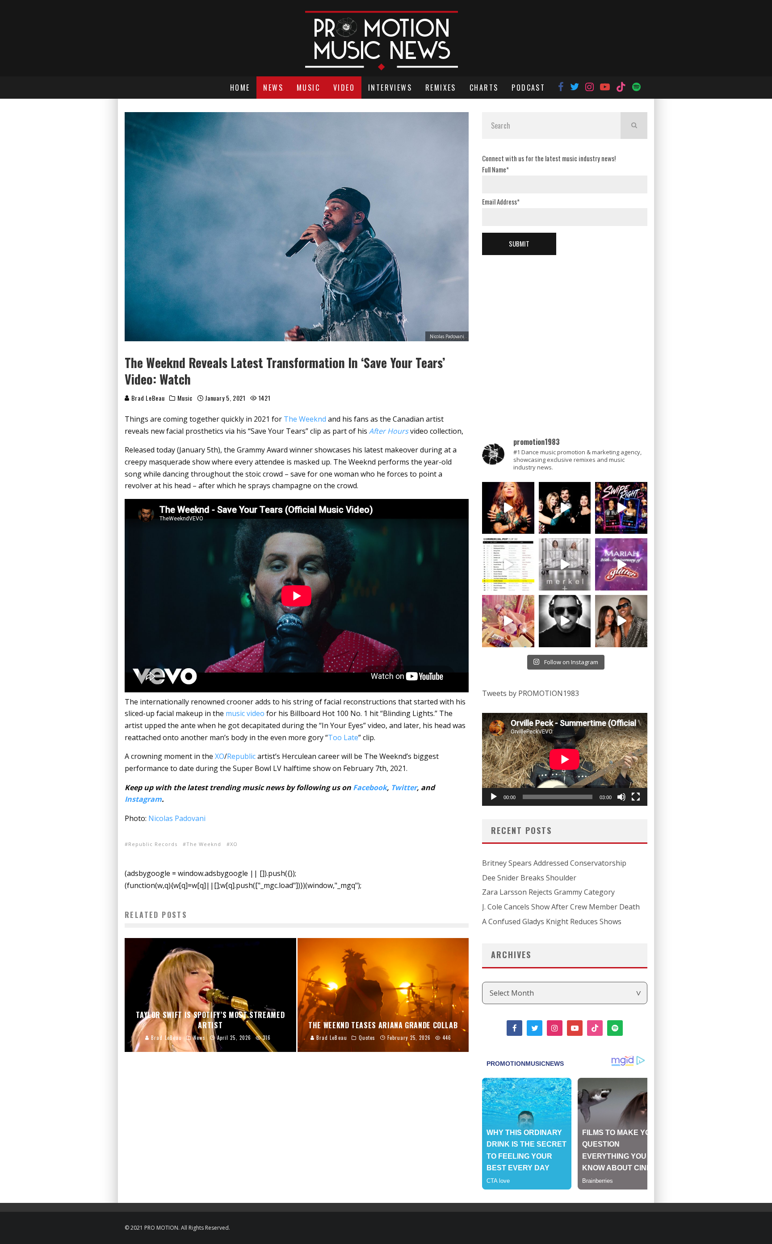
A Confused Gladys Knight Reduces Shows (551, 921)
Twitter (404, 787)
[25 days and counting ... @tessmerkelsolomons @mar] (565, 564)
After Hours (388, 431)
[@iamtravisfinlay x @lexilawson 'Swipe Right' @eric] (621, 621)
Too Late (343, 737)
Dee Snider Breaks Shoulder (529, 878)
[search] (634, 125)
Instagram (143, 799)
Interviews (390, 87)
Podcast (528, 87)
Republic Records (152, 844)
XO (219, 756)
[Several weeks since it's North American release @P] (508, 508)
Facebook (370, 787)
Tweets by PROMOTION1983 (530, 693)
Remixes (440, 87)
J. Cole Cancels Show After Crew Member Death (561, 907)
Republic (241, 756)
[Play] (493, 796)
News (273, 87)
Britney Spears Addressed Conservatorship (554, 863)
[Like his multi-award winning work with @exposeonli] (565, 508)
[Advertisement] (564, 331)
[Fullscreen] (635, 796)
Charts (484, 87)
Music (308, 87)
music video (245, 713)
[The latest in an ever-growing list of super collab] (565, 621)
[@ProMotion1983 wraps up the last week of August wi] (621, 508)
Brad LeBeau (147, 397)
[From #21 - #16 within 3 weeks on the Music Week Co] (508, 564)
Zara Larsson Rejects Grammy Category (548, 892)
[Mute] (621, 796)
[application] (564, 759)
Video (344, 87)
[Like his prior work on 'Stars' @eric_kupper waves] (508, 621)
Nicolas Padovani (177, 818)
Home (240, 87)
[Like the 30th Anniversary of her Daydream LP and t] (621, 564)
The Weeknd (305, 419)
